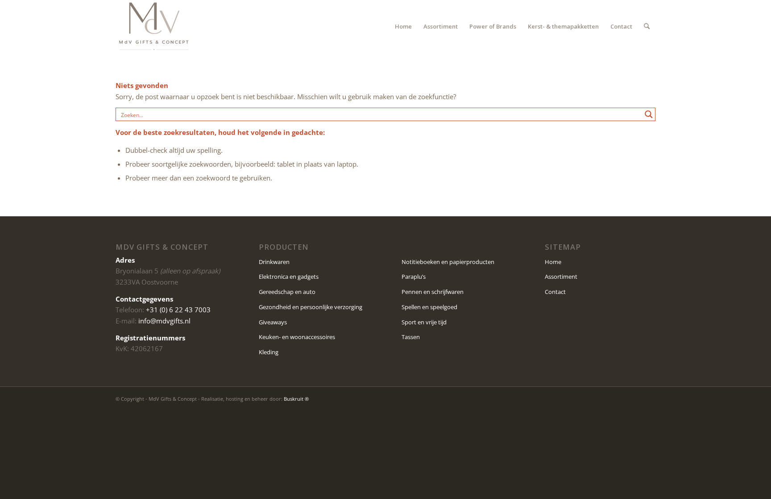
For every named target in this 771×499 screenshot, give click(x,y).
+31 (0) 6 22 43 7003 (178, 309)
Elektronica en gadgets (289, 277)
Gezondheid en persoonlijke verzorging (310, 307)
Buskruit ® (296, 398)
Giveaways (273, 322)
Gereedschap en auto (287, 292)
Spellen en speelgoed (429, 307)
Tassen (411, 337)
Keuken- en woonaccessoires (297, 337)
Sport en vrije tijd (424, 322)
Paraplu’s (414, 277)
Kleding (268, 352)
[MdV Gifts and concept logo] (154, 26)
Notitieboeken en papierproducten (448, 262)
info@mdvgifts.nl (164, 320)
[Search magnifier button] (648, 114)
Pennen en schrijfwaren (433, 292)
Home (553, 262)
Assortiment (561, 277)
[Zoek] (646, 26)
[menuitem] (403, 26)
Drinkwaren (274, 262)
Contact (555, 292)
